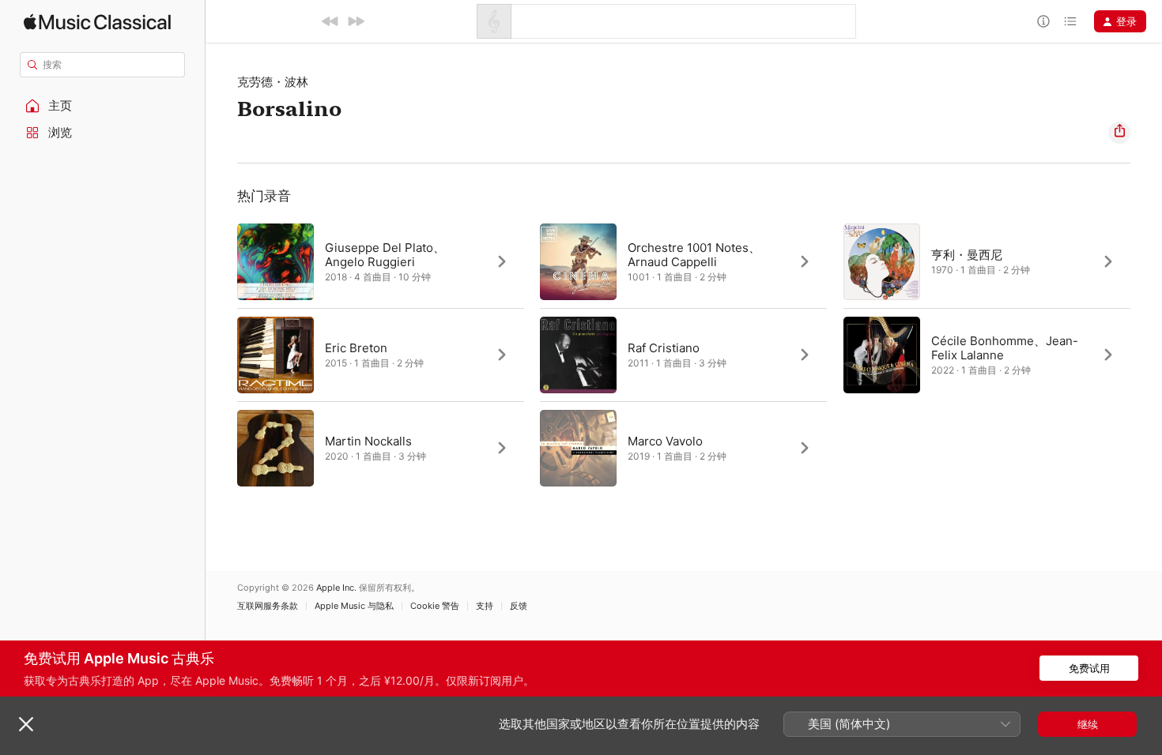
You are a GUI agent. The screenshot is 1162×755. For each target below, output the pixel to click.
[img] (97, 21)
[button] (103, 106)
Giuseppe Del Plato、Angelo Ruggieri (385, 254)
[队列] (1070, 21)
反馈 (518, 606)
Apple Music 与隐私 (354, 606)
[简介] (1043, 21)
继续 (1087, 724)
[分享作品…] (1119, 133)
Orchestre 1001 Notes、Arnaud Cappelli (694, 254)
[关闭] (26, 724)
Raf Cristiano (664, 347)
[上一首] (330, 21)
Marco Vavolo (665, 441)
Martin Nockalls (368, 441)
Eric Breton (356, 347)
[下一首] (355, 21)
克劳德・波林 (272, 81)
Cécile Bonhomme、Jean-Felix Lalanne (1004, 347)
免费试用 (1089, 668)
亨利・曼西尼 (966, 254)
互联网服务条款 (267, 606)
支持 (484, 606)
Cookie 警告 (434, 606)
